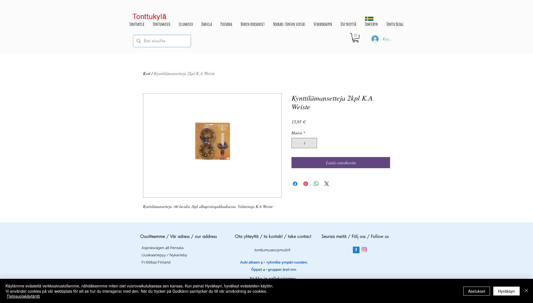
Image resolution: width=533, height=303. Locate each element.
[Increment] (312, 143)
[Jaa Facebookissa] (295, 183)
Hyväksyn (506, 291)
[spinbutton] (304, 143)
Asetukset (476, 291)
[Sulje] (526, 291)
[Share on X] (326, 183)
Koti (146, 73)
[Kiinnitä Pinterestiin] (305, 183)
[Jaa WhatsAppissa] (316, 183)
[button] (355, 38)
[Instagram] (364, 249)
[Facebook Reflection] (356, 250)
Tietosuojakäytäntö (23, 296)
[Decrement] (295, 143)
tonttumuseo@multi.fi (272, 250)
